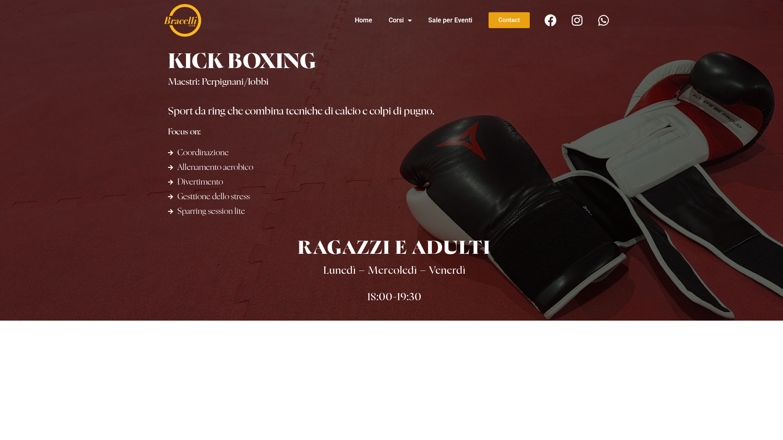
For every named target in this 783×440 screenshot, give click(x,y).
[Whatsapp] (603, 20)
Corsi (396, 20)
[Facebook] (550, 20)
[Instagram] (577, 20)
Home (363, 20)
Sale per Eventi (450, 20)
